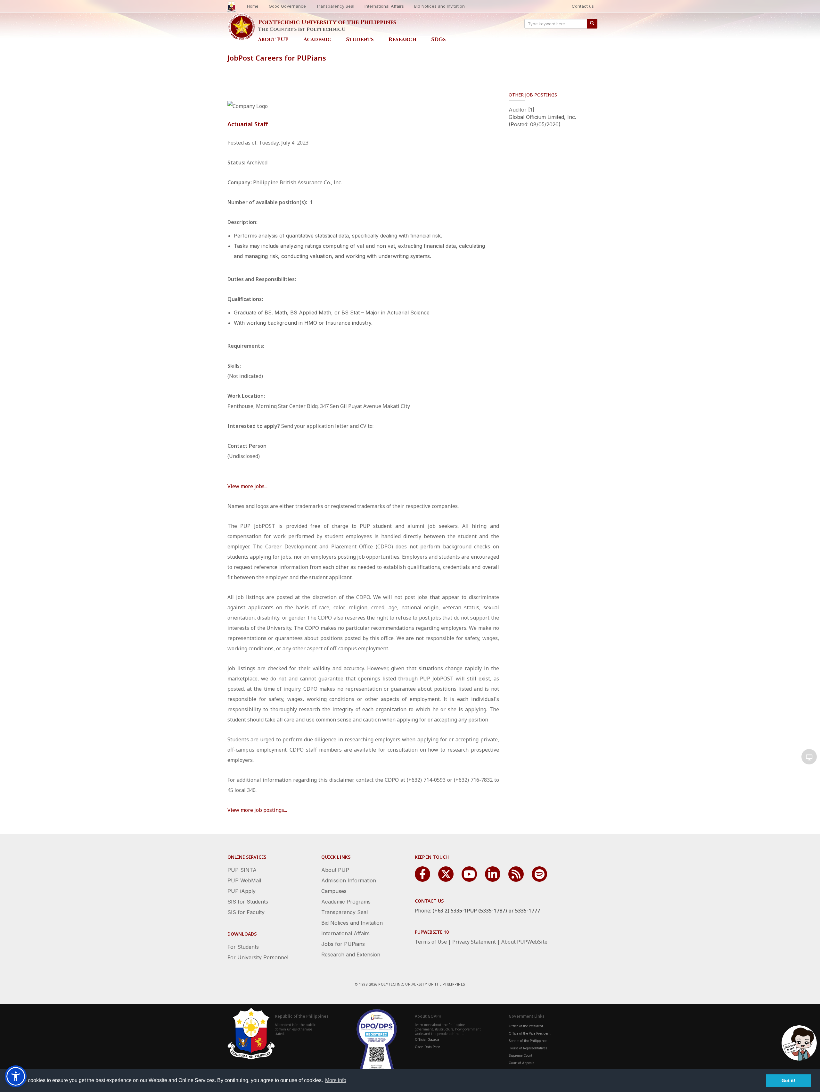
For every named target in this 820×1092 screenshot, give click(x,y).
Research (402, 39)
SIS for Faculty (246, 912)
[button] (15, 1076)
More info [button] (335, 1080)
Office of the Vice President (529, 1033)
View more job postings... (257, 809)
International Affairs (384, 6)
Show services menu (809, 756)
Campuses (334, 891)
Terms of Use (431, 941)
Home (252, 6)
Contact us (583, 6)
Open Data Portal (428, 1047)
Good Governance (287, 6)
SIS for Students (247, 901)
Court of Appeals (521, 1063)
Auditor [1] (521, 109)
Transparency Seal (335, 6)
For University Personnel (257, 957)
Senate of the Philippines (528, 1041)
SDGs (438, 39)
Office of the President (526, 1026)
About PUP (273, 39)
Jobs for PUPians (343, 944)
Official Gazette (427, 1039)
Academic (317, 39)
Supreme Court (520, 1055)
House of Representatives (528, 1048)
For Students (243, 947)
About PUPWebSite (524, 941)
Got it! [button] (788, 1080)
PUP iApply (241, 891)
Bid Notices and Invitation (439, 6)
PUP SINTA (242, 870)
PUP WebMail (244, 880)
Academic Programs (346, 901)
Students (360, 39)
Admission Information (348, 880)
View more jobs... (247, 486)
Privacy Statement (474, 941)
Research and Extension (350, 954)
